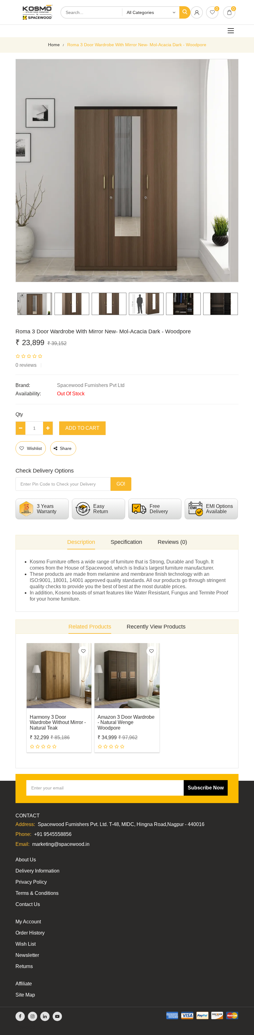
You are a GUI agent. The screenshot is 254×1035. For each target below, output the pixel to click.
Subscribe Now (206, 787)
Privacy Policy (31, 882)
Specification (126, 542)
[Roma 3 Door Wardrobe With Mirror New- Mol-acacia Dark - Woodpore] (35, 304)
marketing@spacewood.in (61, 844)
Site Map (25, 994)
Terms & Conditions (37, 893)
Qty (19, 414)
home (54, 44)
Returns (24, 966)
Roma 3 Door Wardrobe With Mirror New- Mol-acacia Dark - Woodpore (136, 44)
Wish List (25, 944)
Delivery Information (37, 870)
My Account (28, 921)
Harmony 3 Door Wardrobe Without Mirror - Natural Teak (58, 722)
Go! (120, 483)
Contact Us (27, 904)
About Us (25, 859)
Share (66, 448)
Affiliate (23, 983)
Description (81, 542)
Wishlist (34, 448)
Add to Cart (82, 428)
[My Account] (196, 13)
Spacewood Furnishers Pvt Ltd (91, 385)
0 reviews (26, 365)
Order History (30, 932)
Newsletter (27, 955)
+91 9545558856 (53, 834)
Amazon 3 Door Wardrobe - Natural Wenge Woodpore (126, 722)
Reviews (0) (172, 542)
